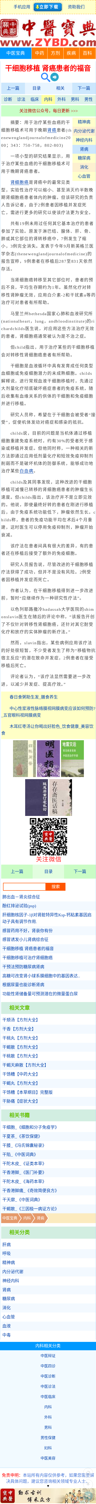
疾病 (71, 53)
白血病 (26, 471)
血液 (6, 1326)
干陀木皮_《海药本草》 (24, 1181)
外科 (61, 99)
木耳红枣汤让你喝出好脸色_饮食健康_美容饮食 (47, 730)
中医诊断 (48, 1376)
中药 (39, 53)
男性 (88, 99)
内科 (48, 99)
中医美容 (48, 1458)
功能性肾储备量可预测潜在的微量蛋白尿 (40, 994)
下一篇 (84, 88)
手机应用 (23, 7)
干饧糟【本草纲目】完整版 (27, 1092)
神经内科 (84, 140)
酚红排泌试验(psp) (19, 906)
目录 (36, 88)
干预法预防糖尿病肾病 (23, 967)
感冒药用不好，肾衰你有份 (27, 930)
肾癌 (52, 130)
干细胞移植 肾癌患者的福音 (28, 948)
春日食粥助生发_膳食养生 (34, 697)
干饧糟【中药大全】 (21, 1074)
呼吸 (6, 1253)
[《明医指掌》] (48, 775)
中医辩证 (48, 1356)
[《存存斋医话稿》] (60, 814)
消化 (84, 167)
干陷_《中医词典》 (20, 1154)
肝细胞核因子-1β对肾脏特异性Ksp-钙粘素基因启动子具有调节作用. (47, 918)
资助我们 (76, 7)
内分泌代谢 (84, 131)
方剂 (55, 53)
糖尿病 (84, 158)
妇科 (48, 1448)
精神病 (84, 122)
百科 (87, 53)
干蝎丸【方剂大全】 (21, 1083)
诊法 (21, 99)
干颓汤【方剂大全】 (21, 1020)
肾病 (84, 149)
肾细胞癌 (19, 182)
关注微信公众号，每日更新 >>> (48, 111)
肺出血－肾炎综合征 (21, 897)
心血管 (84, 176)
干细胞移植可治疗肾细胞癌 (27, 957)
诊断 (8, 99)
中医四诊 (48, 1366)
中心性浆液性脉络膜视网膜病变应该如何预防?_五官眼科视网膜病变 (48, 712)
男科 (75, 99)
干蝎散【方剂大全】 (21, 1047)
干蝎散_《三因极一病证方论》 (30, 1209)
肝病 (6, 1244)
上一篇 (13, 88)
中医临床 (48, 1397)
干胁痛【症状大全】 (21, 1101)
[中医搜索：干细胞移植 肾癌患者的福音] (44, 78)
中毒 (6, 1335)
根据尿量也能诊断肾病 (23, 984)
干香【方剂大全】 (19, 1029)
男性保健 (48, 1438)
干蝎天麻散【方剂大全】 (25, 1065)
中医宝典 (15, 53)
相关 (60, 88)
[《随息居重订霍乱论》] (36, 814)
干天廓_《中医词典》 (22, 1199)
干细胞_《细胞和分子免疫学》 (30, 1127)
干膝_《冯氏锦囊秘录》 (24, 1145)
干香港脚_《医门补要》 (24, 1172)
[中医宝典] (48, 45)
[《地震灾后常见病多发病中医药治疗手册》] (72, 775)
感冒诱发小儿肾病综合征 (25, 939)
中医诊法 (48, 1386)
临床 (35, 99)
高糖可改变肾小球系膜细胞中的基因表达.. (41, 976)
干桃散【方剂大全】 (21, 1056)
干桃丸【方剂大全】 (21, 1038)
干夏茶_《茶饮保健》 (22, 1136)
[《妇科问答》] (24, 775)
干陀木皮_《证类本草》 (24, 1163)
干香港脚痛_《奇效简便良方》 (30, 1190)
